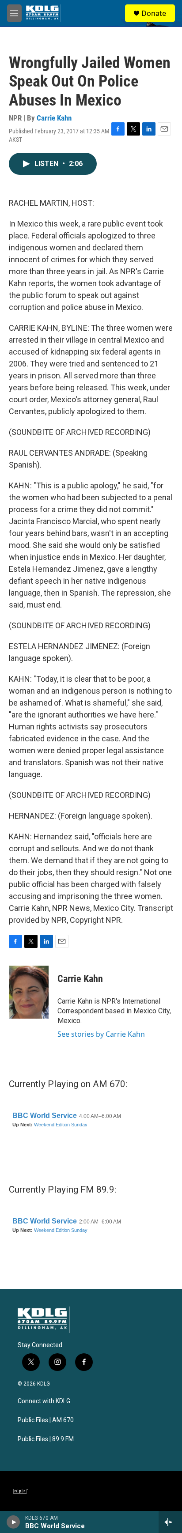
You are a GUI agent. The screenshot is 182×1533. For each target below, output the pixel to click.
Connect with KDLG (44, 1401)
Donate (153, 13)
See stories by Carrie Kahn (101, 1034)
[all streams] (170, 1522)
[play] (13, 1522)
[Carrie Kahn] (29, 992)
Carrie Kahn (54, 117)
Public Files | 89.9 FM (46, 1439)
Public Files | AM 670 (46, 1420)
